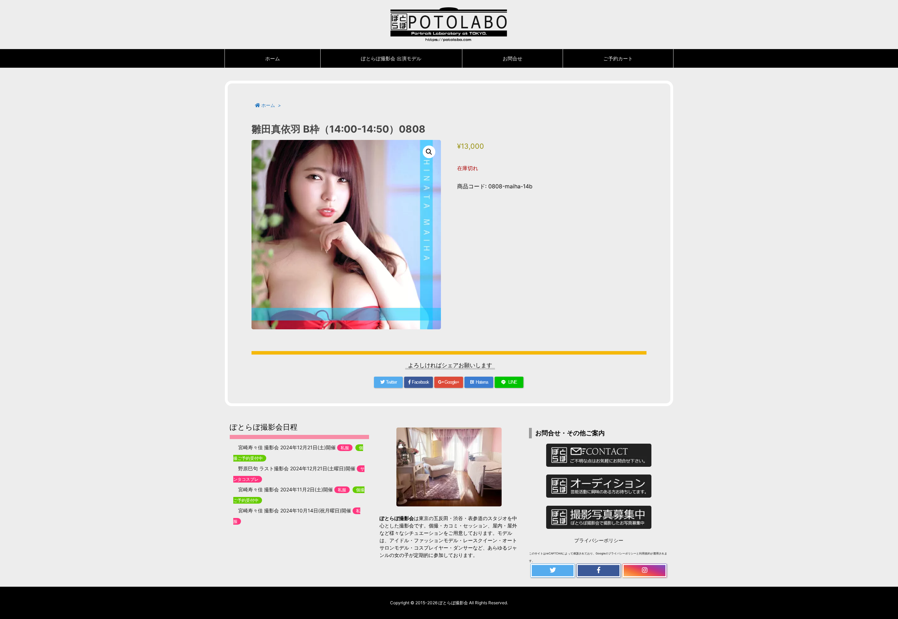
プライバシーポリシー (598, 540)
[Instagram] (644, 570)
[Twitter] (553, 570)
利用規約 (644, 553)
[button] (429, 152)
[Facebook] (599, 570)
